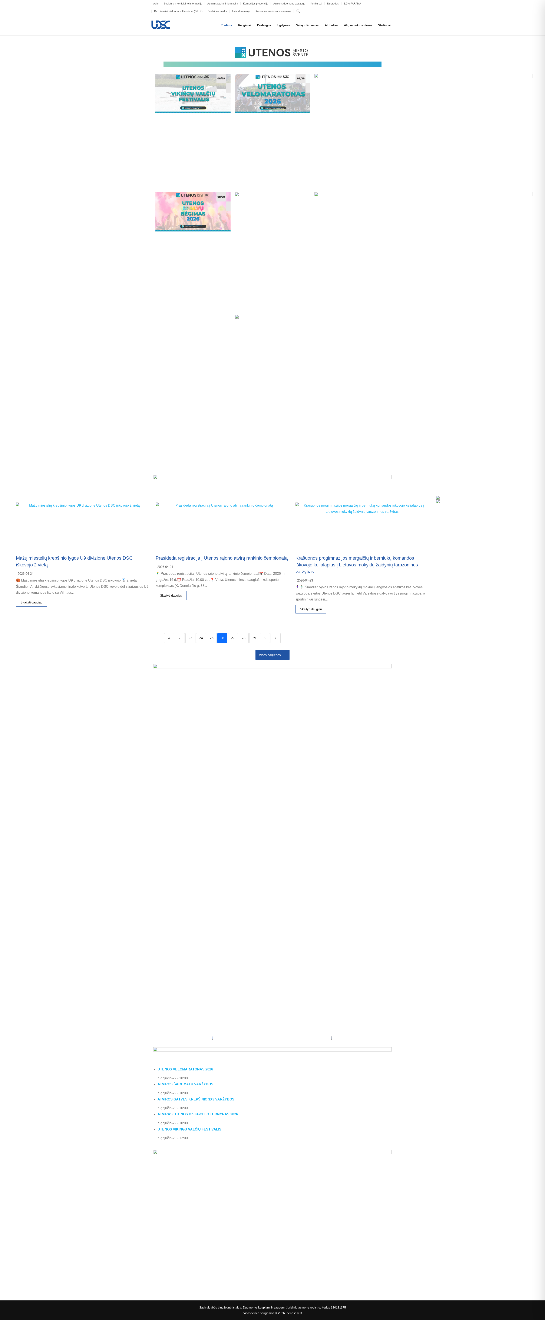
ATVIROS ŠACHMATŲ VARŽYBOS (185, 1084)
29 (254, 638)
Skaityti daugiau (31, 602)
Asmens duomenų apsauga (289, 3)
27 (233, 638)
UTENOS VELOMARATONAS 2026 (185, 1069)
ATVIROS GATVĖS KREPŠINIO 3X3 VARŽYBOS (196, 1099)
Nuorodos (333, 3)
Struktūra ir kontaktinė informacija (183, 3)
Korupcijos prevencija (255, 3)
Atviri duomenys (241, 11)
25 (212, 638)
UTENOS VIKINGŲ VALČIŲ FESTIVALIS (189, 1129)
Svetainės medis (217, 11)
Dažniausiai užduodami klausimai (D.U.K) (178, 11)
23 (190, 638)
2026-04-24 (25, 573)
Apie (156, 3)
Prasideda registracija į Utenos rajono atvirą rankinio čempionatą (222, 558)
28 (243, 638)
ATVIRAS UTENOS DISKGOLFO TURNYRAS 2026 (198, 1114)
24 (201, 638)
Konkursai (316, 3)
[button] (298, 11)
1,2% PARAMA (352, 3)
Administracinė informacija (222, 3)
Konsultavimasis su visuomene (273, 11)
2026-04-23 (305, 580)
